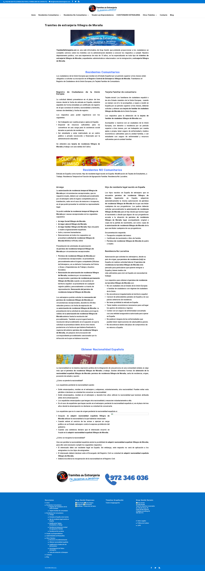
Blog (172, 15)
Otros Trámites (149, 15)
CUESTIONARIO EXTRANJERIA (128, 15)
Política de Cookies (143, 523)
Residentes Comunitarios (48, 15)
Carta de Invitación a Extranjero (58, 552)
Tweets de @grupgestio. (113, 503)
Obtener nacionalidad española (58, 542)
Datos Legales (142, 521)
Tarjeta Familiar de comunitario (58, 510)
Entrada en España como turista (59, 517)
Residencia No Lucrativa (56, 531)
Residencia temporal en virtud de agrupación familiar (58, 528)
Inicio (33, 15)
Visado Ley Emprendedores (103, 15)
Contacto (163, 15)
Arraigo (51, 514)
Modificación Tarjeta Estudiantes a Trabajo (55, 524)
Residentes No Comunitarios (75, 15)
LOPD (139, 525)
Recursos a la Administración (58, 540)
